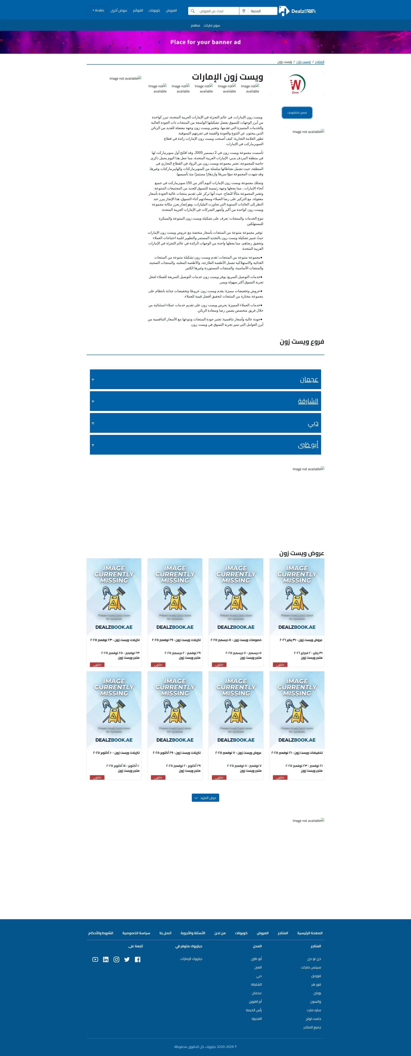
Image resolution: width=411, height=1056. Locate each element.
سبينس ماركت (311, 967)
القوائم (138, 10)
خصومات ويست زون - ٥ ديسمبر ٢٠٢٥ (236, 640)
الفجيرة (257, 1018)
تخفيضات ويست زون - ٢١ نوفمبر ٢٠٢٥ (297, 753)
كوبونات (154, 10)
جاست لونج (313, 1018)
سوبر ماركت (212, 25)
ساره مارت (314, 1010)
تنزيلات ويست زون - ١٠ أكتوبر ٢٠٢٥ (116, 753)
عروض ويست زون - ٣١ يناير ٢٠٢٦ (301, 640)
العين (258, 967)
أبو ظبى (308, 445)
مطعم (195, 25)
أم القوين (255, 1001)
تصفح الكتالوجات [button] (297, 112)
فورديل (316, 976)
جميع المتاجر (312, 1027)
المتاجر (319, 61)
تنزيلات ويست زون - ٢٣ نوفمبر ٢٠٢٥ (115, 640)
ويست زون (303, 61)
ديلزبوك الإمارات (191, 958)
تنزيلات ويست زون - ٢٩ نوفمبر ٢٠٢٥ (176, 640)
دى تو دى (314, 958)
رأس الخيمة (254, 1010)
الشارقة (308, 401)
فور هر (316, 984)
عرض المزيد (207, 797)
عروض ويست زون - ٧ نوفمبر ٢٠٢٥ (238, 753)
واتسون (315, 1001)
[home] (297, 11)
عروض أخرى (119, 10)
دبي (313, 423)
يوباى (317, 993)
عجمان (309, 379)
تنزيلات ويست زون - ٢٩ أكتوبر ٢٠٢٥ (177, 753)
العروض (171, 10)
